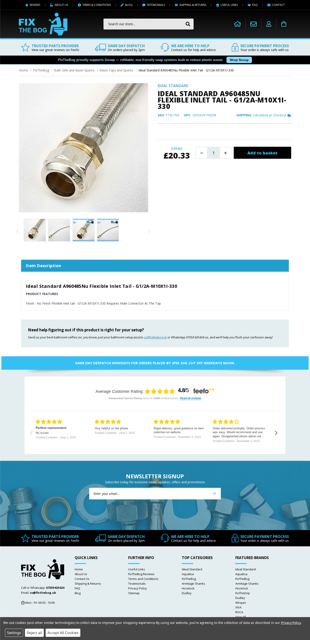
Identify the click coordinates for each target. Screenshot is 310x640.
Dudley (187, 593)
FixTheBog (189, 579)
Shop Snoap (239, 60)
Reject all (34, 632)
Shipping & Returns (88, 583)
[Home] (237, 24)
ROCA (239, 612)
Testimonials (137, 583)
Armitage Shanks (193, 583)
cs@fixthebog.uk (155, 337)
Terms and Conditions (143, 579)
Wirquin (240, 603)
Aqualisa (188, 574)
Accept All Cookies (63, 632)
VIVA (238, 607)
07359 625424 (55, 588)
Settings (14, 632)
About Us (81, 574)
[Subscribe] (214, 493)
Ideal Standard (192, 569)
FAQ (77, 588)
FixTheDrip (242, 593)
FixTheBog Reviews (141, 574)
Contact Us (82, 579)
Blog (78, 593)
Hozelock (188, 588)
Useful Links (136, 569)
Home (79, 569)
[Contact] (253, 24)
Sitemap (134, 593)
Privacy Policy (137, 588)
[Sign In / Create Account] (268, 24)
